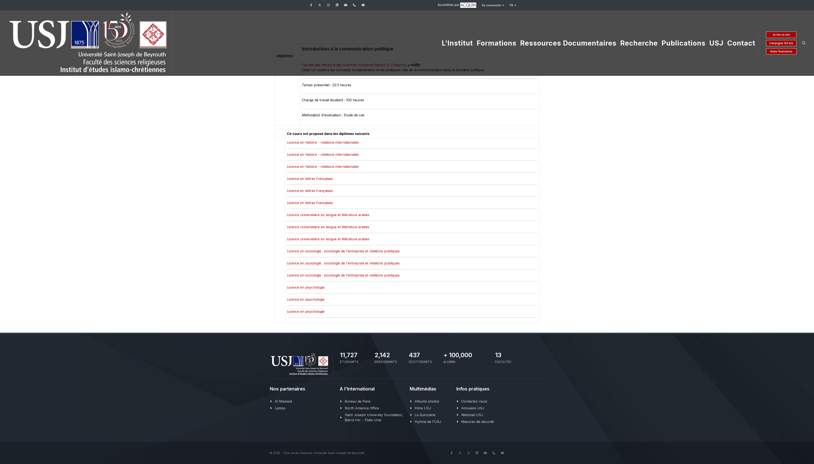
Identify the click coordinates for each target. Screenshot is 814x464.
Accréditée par (449, 5)
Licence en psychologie (306, 287)
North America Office (362, 408)
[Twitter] (319, 5)
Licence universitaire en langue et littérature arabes (328, 215)
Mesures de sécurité (477, 422)
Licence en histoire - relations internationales (323, 142)
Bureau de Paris (358, 401)
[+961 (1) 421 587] (354, 5)
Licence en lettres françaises (310, 178)
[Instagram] (328, 5)
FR (511, 5)
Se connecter (491, 5)
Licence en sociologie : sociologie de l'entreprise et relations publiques (343, 251)
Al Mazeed (283, 401)
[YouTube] (345, 5)
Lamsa (280, 408)
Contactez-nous (474, 401)
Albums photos (427, 401)
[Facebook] (311, 5)
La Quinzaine (425, 415)
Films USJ (423, 408)
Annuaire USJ (472, 408)
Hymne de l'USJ (428, 422)
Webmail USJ (472, 415)
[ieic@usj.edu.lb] (363, 5)
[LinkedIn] (337, 5)
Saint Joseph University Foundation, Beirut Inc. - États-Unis (374, 417)
